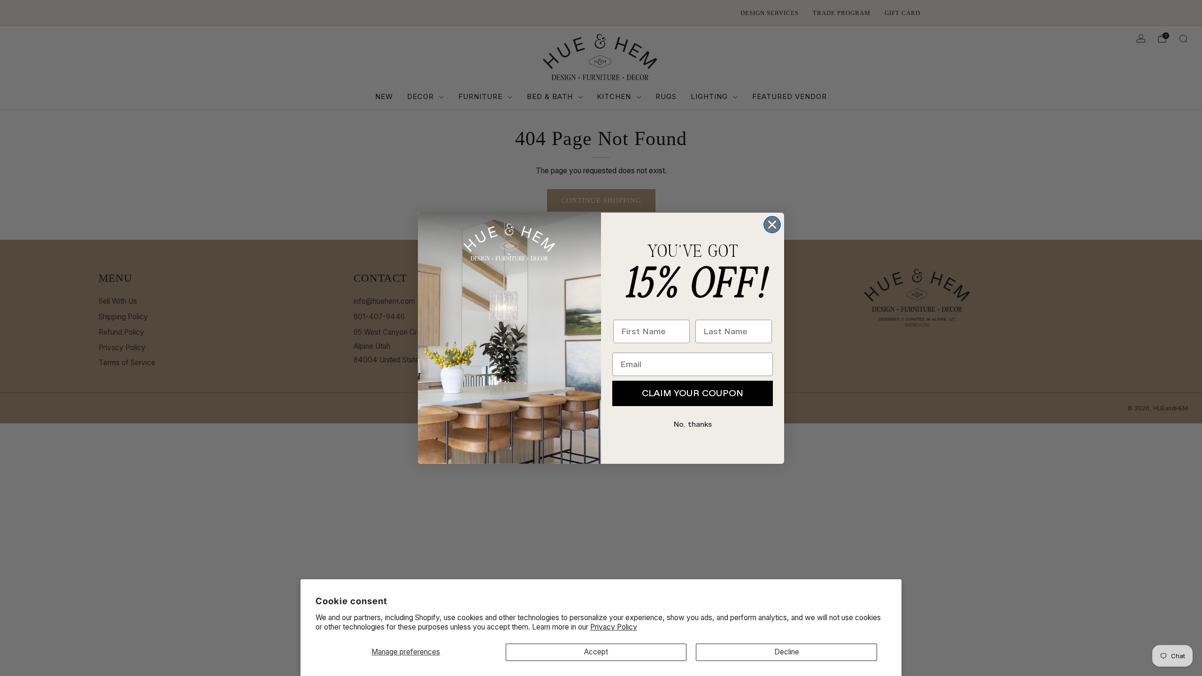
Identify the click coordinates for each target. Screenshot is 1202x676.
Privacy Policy (613, 626)
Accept (596, 651)
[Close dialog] (772, 224)
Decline (786, 651)
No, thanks (693, 424)
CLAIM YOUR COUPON (692, 393)
